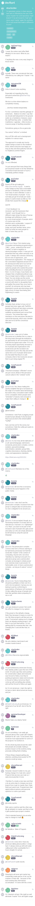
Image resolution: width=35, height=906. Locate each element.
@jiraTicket (9, 243)
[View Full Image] (19, 475)
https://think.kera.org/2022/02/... (16, 457)
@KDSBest (9, 655)
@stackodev (9, 334)
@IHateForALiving (11, 704)
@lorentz (8, 441)
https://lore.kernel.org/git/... (14, 186)
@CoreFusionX (10, 469)
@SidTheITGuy (25, 95)
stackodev (11, 8)
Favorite (30, 28)
